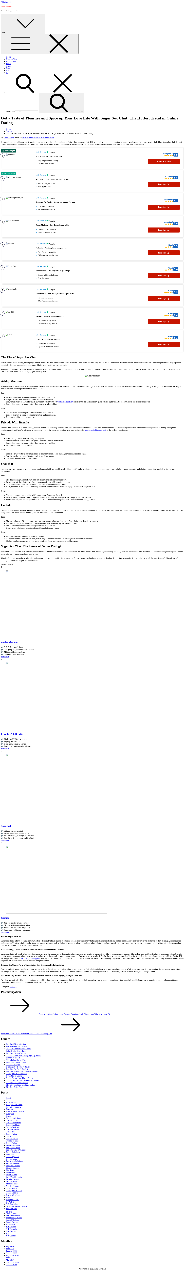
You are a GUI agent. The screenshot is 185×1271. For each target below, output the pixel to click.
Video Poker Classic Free (16, 1060)
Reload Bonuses (12, 1200)
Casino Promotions (13, 1123)
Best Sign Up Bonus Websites (18, 1067)
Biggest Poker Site (13, 1058)
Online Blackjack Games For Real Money (22, 1080)
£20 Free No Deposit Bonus (17, 1083)
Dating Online (11, 1143)
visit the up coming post (30, 958)
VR (7, 70)
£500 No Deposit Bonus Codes (18, 1049)
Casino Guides (12, 1120)
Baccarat (9, 1109)
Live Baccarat (11, 1170)
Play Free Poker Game (15, 1087)
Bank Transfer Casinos (15, 1111)
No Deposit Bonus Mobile (16, 1074)
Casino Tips (10, 1132)
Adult (8, 1098)
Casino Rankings (13, 1125)
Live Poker (10, 1172)
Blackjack (10, 1114)
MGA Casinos (11, 1181)
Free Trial (5, 656)
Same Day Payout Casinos (16, 1206)
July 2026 (10, 1246)
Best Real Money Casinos (16, 1044)
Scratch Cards (11, 1209)
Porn (8, 68)
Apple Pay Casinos (13, 1107)
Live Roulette (11, 1175)
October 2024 (11, 1264)
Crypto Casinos (12, 1138)
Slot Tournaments (13, 1215)
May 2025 (10, 1260)
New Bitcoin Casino (14, 1076)
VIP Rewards (11, 1229)
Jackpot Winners (12, 1163)
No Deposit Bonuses (14, 1190)
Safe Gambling (12, 1204)
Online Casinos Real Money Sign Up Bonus (23, 1055)
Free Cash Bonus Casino (16, 1053)
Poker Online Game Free (16, 1051)
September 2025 (12, 1255)
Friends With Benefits (12, 734)
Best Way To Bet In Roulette (17, 1069)
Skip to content (7, 2)
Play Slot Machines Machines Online (20, 1085)
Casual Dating (11, 1134)
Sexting (9, 64)
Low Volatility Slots (14, 1177)
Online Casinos (12, 1193)
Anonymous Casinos (14, 1105)
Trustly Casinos (12, 1222)
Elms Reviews (6, 6)
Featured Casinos (13, 1152)
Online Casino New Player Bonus (19, 1078)
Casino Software (12, 1129)
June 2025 (10, 1258)
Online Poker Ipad (13, 1064)
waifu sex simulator (64, 402)
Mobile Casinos (12, 1184)
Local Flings (9, 138)
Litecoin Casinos (12, 1168)
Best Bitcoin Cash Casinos (16, 1046)
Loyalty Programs (13, 1179)
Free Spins (10, 1154)
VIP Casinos (11, 1227)
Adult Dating (11, 61)
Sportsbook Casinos (14, 1218)
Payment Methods (13, 1195)
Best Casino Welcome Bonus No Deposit (22, 1071)
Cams (8, 66)
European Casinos (13, 1148)
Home (8, 57)
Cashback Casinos (13, 1118)
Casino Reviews (12, 1127)
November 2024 (12, 1262)
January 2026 (11, 1251)
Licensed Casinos (13, 1166)
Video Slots (10, 1224)
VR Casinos (11, 1236)
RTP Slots (10, 1202)
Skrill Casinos (11, 1213)
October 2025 (11, 1253)
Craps (8, 1136)
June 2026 (10, 1249)
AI (7, 73)
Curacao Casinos (12, 1141)
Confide (5, 918)
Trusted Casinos (12, 1220)
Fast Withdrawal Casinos (16, 1150)
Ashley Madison (9, 642)
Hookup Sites (11, 59)
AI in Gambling (12, 1102)
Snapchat (6, 826)
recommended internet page (95, 430)
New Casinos (11, 1188)
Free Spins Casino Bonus (16, 1062)
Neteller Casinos (12, 1186)
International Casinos (14, 1161)
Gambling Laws (12, 1157)
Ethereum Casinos (13, 1145)
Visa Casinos (11, 1231)
